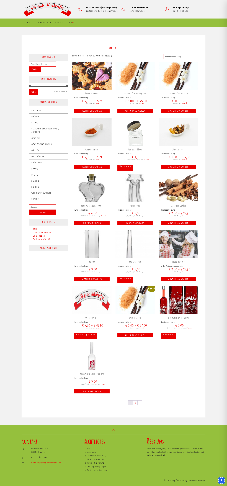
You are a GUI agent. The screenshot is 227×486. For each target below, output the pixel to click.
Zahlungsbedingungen (96, 467)
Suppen (35, 187)
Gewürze (36, 138)
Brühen (35, 116)
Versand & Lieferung (95, 463)
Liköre (34, 169)
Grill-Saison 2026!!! (41, 239)
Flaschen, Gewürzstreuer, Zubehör (45, 130)
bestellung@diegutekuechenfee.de (102, 11)
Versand (98, 103)
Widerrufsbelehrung (95, 459)
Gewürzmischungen (41, 144)
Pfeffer (35, 175)
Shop (69, 23)
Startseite (28, 23)
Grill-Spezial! (39, 236)
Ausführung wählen (92, 111)
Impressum (91, 452)
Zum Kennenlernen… (42, 232)
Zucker (35, 199)
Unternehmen (44, 23)
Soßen (35, 181)
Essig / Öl (36, 123)
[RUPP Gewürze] (48, 9)
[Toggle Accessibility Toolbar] (221, 480)
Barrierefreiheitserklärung (98, 470)
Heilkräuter (37, 156)
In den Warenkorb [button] (92, 223)
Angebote (36, 110)
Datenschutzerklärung (96, 456)
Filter (33, 92)
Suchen (35, 69)
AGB (88, 449)
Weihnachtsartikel (41, 193)
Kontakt (59, 23)
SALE (35, 229)
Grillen (35, 150)
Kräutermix (37, 162)
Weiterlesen (125, 166)
